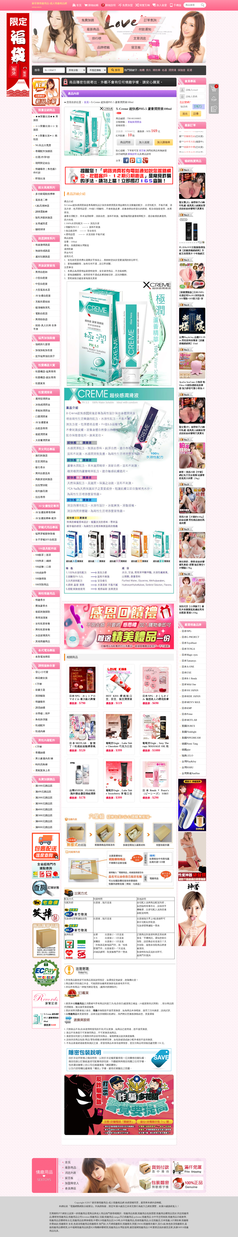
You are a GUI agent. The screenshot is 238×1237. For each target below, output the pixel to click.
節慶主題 (39, 690)
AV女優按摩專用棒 (44, 512)
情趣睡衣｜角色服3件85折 (44, 171)
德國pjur (185, 749)
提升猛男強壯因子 (44, 356)
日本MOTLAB (188, 720)
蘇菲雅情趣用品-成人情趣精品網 (49, 5)
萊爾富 (96, 941)
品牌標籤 (103, 47)
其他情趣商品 (41, 641)
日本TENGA (187, 649)
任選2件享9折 (41, 157)
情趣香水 (39, 600)
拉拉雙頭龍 (40, 485)
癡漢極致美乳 (41, 307)
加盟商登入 (72, 1183)
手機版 (177, 5)
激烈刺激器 (40, 455)
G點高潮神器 (41, 205)
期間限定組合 (41, 163)
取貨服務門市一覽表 (117, 952)
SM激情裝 (39, 578)
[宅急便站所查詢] (46, 903)
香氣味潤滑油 (41, 410)
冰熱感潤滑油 (41, 404)
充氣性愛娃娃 (41, 301)
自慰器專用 (40, 428)
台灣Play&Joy (188, 761)
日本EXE (185, 672)
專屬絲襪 (39, 752)
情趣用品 (128, 1213)
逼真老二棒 (40, 200)
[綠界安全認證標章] (46, 973)
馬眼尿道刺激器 (42, 479)
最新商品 (93, 29)
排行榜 (96, 38)
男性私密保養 (41, 629)
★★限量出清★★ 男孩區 (45, 118)
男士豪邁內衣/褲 (43, 758)
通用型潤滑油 (41, 398)
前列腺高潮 (40, 491)
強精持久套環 (41, 344)
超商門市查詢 (144, 955)
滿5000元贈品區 (42, 815)
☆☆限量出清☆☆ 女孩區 (45, 128)
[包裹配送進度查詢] (46, 847)
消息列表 (70, 1172)
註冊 (196, 113)
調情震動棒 (40, 211)
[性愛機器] (192, 857)
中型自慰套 (40, 284)
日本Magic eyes (189, 655)
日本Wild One (188, 684)
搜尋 (117, 70)
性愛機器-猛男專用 (44, 371)
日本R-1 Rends (188, 678)
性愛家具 (39, 383)
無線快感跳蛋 (41, 250)
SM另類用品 (41, 584)
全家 (95, 934)
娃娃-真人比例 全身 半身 (44, 327)
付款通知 (145, 29)
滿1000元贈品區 (42, 785)
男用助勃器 (40, 319)
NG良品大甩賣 (42, 145)
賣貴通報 (149, 1014)
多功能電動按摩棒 (44, 194)
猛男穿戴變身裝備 (44, 533)
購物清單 (213, 86)
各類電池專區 (41, 656)
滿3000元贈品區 (42, 803)
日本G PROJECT (189, 637)
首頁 (79, 5)
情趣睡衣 (39, 701)
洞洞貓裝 (39, 696)
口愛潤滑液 (40, 416)
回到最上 (214, 99)
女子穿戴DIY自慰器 (45, 539)
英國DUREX (187, 726)
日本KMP (186, 708)
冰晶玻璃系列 (41, 635)
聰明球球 (39, 229)
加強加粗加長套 (42, 350)
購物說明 (110, 5)
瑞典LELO (186, 755)
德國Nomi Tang (189, 743)
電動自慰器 (40, 313)
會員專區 (70, 1188)
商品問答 (125, 142)
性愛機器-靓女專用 (44, 377)
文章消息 (139, 38)
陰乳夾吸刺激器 (42, 217)
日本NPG (185, 631)
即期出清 (39, 178)
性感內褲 (39, 731)
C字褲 (37, 684)
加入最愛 (161, 5)
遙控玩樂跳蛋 (41, 256)
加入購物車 (163, 142)
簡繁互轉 (144, 5)
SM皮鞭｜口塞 (42, 567)
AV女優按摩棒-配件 (44, 518)
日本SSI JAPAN (189, 690)
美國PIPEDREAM (190, 738)
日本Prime (186, 714)
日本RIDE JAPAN (190, 696)
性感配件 (39, 725)
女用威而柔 (40, 223)
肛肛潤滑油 (40, 461)
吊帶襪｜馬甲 (41, 713)
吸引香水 (39, 467)
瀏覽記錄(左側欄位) (214, 109)
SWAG (140, 1224)
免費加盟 (127, 5)
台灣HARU (186, 767)
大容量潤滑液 (41, 440)
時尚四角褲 (40, 764)
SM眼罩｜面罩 (42, 555)
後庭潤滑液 (40, 434)
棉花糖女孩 (40, 678)
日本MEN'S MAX (190, 702)
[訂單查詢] (46, 889)
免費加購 (88, 20)
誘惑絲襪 (39, 707)
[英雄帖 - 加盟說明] (46, 915)
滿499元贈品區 (42, 791)
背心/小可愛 (40, 672)
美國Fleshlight (188, 732)
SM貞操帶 (39, 572)
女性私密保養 (41, 623)
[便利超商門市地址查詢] (46, 871)
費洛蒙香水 (40, 606)
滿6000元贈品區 (42, 821)
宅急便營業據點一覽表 (148, 925)
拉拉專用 (39, 497)
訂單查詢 (150, 20)
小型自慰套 (40, 278)
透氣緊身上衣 (41, 770)
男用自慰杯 (40, 272)
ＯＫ (95, 938)
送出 (185, 113)
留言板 (136, 47)
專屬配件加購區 (42, 151)
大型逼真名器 (41, 290)
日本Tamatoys (188, 660)
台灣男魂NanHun (190, 773)
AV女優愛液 (40, 422)
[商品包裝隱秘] (46, 941)
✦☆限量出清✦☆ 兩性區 (45, 137)
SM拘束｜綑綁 (42, 561)
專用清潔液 (40, 617)
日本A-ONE (187, 666)
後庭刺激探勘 (41, 611)
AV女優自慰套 (42, 295)
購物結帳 (93, 5)
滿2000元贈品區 (42, 797)
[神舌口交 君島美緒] (192, 914)
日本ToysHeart (188, 643)
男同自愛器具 (41, 473)
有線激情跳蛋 (41, 245)
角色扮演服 (40, 719)
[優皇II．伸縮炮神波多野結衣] (192, 805)
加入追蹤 (144, 142)
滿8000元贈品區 (42, 827)
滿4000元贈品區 (42, 809)
